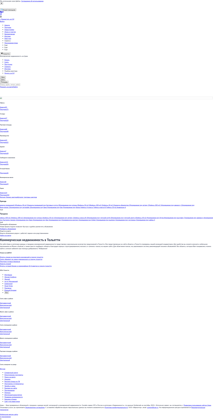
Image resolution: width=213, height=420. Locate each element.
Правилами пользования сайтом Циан (197, 405)
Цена (3, 79)
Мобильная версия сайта (9, 414)
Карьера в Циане (10, 399)
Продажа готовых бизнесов (10, 261)
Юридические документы (13, 375)
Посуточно (8, 64)
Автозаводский (5, 303)
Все (6, 293)
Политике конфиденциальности (116, 407)
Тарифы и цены (9, 386)
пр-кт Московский (11, 281)
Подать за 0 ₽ (9, 73)
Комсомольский (6, 305)
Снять (6, 62)
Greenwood (8, 284)
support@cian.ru (152, 407)
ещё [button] (1, 210)
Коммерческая (9, 34)
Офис (3, 77)
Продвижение (9, 390)
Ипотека (7, 36)
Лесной (7, 279)
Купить (6, 60)
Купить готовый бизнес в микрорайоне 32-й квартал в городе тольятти (26, 266)
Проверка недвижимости (13, 397)
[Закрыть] (1, 3)
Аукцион (7, 379)
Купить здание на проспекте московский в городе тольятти (21, 257)
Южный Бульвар (10, 290)
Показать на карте (6, 87)
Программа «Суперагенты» (14, 384)
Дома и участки (10, 32)
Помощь (7, 392)
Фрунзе (2, 369)
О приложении (5, 417)
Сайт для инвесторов (12, 401)
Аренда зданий (5, 264)
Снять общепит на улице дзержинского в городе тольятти (21, 259)
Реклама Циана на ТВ (12, 381)
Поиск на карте (9, 377)
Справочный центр (11, 373)
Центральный (5, 307)
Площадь (4, 82)
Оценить (7, 66)
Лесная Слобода (10, 277)
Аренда (7, 25)
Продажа (7, 27)
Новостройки (9, 30)
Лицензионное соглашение (35, 407)
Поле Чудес (8, 286)
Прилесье (7, 288)
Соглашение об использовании (32, 1)
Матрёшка (8, 275)
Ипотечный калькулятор (13, 395)
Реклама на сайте (10, 388)
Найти (15, 87)
